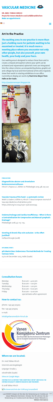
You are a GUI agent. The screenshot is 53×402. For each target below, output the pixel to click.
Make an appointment (11, 18)
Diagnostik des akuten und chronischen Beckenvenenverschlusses (18, 182)
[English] (4, 23)
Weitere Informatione (41, 400)
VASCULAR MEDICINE (19, 7)
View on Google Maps (10, 376)
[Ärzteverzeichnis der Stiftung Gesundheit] (20, 389)
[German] (1, 23)
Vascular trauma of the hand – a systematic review (23, 197)
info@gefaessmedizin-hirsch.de (15, 316)
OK (50, 394)
